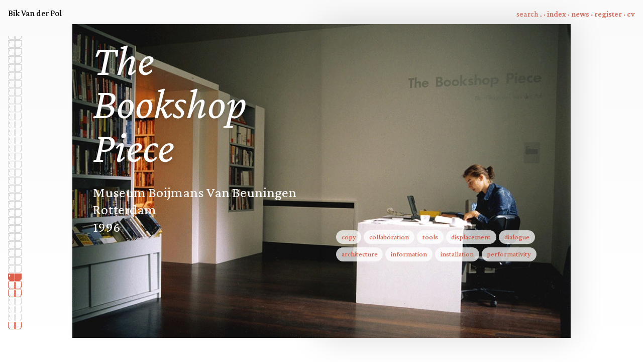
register (608, 14)
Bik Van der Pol (35, 13)
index (556, 14)
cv (631, 14)
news (580, 14)
